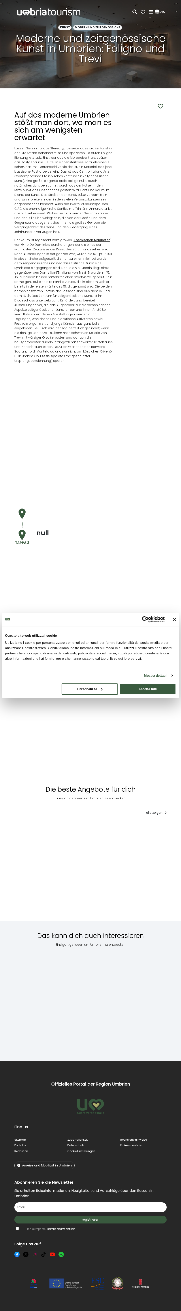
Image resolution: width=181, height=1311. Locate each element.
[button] (161, 11)
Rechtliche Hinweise (133, 1139)
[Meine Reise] (143, 11)
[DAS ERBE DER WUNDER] (114, 871)
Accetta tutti (147, 689)
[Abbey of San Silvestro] (153, 1000)
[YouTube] (52, 1254)
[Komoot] (61, 1254)
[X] (25, 1254)
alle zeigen (154, 812)
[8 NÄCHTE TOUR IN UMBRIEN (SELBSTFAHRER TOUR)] (39, 871)
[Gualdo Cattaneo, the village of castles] (75, 1000)
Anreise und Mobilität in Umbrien (47, 1165)
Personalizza (87, 689)
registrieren (90, 1219)
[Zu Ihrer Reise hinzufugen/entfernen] (59, 827)
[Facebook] (17, 1254)
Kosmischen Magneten (92, 240)
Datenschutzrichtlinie (61, 1229)
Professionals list (131, 1145)
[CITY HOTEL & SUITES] (81, 871)
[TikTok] (43, 1254)
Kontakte (20, 1145)
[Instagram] (34, 1254)
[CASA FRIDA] (147, 871)
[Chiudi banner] (174, 619)
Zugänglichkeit (77, 1139)
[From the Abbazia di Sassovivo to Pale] (35, 1000)
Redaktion (21, 1151)
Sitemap (20, 1139)
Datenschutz (75, 1145)
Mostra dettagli (156, 675)
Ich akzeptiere (51, 1229)
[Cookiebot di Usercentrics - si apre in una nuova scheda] (145, 619)
